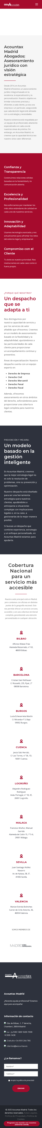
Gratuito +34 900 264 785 (18, 1041)
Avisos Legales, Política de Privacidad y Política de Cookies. (21, 1116)
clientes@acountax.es (17, 1046)
